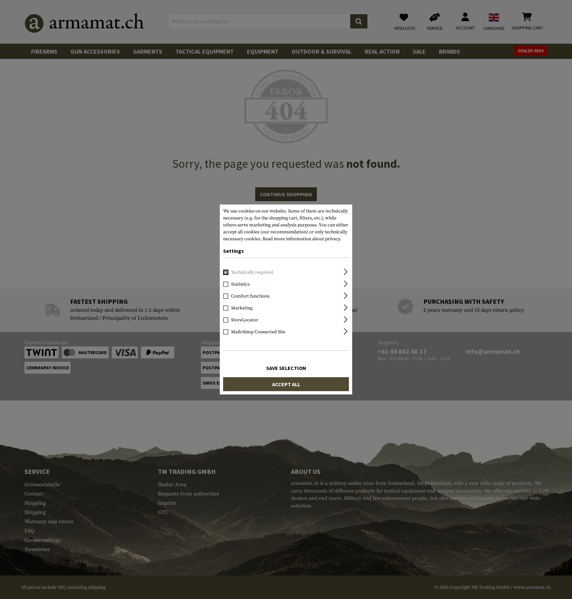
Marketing (242, 308)
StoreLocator (244, 320)
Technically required (252, 272)
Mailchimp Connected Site (258, 332)
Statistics (240, 284)
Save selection (286, 368)
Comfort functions (250, 296)
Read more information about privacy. (301, 239)
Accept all (286, 384)
